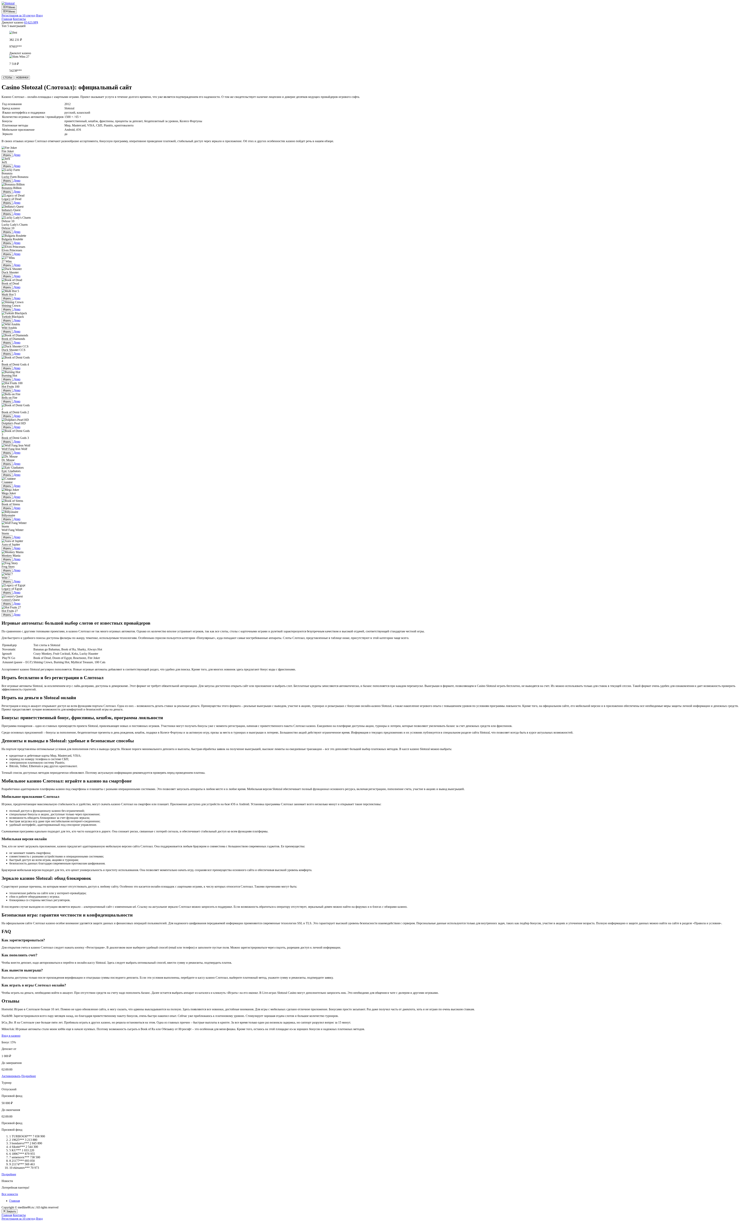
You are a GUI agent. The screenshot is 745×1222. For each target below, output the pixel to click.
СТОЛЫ (7, 77)
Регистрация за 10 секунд (18, 15)
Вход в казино (11, 1035)
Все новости (10, 1194)
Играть (7, 155)
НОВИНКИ (22, 77)
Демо (16, 155)
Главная (7, 19)
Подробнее (28, 1076)
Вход (39, 15)
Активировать (11, 1076)
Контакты (19, 19)
